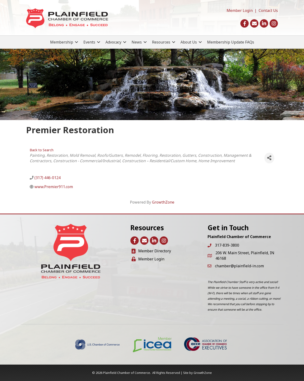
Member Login (240, 10)
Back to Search (41, 150)
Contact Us (268, 10)
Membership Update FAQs (230, 42)
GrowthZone (163, 202)
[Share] (269, 158)
